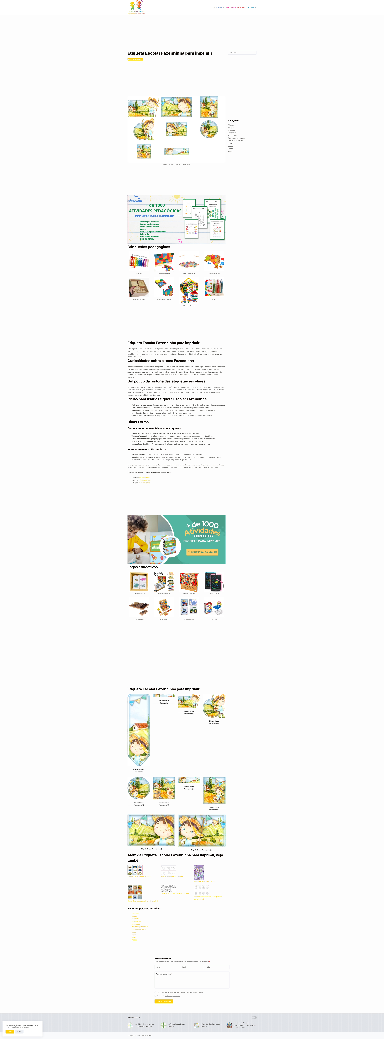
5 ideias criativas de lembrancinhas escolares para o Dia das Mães (245, 1025)
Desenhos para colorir (140, 927)
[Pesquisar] (214, 7)
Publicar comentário (163, 1001)
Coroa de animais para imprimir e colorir (143, 901)
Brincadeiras (136, 921)
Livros (134, 937)
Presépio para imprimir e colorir (140, 876)
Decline (19, 1032)
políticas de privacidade (172, 996)
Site (208, 967)
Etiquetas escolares (135, 59)
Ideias (134, 932)
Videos (134, 940)
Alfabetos (135, 914)
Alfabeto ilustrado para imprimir (176, 1025)
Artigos (134, 916)
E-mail (184, 967)
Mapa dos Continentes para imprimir (212, 1025)
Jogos (134, 935)
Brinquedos (136, 924)
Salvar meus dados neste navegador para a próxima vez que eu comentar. (180, 992)
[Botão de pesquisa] (254, 53)
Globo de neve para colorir (204, 881)
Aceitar (10, 1032)
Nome (158, 967)
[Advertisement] (192, 30)
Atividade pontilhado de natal (172, 876)
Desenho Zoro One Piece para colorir (175, 893)
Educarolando (144, 478)
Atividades (135, 919)
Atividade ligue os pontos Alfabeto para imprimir (145, 1025)
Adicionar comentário (164, 974)
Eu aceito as (168, 996)
